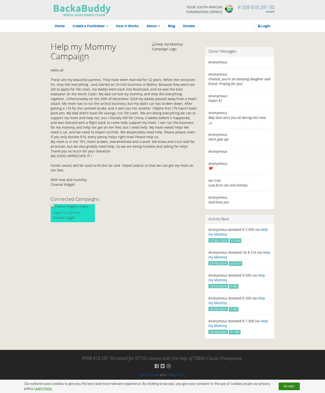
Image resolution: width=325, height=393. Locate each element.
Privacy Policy (176, 375)
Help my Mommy (66, 212)
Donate (189, 26)
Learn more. (43, 388)
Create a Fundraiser (89, 26)
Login (265, 26)
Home (60, 26)
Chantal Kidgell (64, 217)
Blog (171, 26)
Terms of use (149, 375)
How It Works (127, 26)
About (152, 26)
